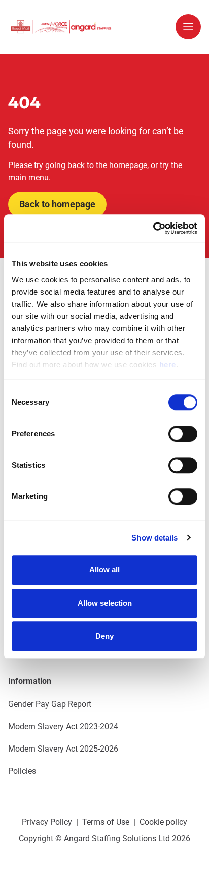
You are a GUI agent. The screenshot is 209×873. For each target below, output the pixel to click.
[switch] (182, 434)
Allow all (104, 569)
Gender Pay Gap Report (49, 704)
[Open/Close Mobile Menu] (188, 26)
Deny (104, 636)
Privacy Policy (47, 822)
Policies (22, 771)
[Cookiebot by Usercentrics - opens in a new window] (153, 228)
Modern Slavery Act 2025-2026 (63, 749)
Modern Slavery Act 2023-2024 (63, 726)
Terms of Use (105, 822)
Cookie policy (163, 822)
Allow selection (105, 603)
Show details (154, 537)
